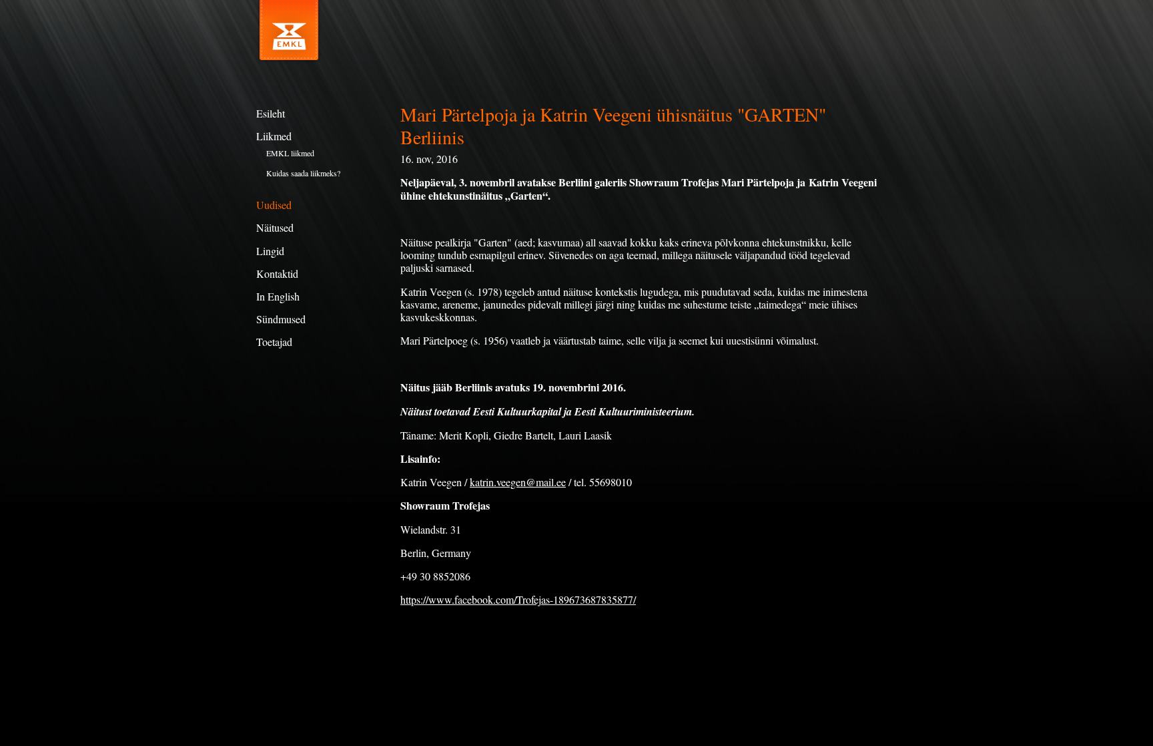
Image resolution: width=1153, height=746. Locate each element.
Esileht (270, 113)
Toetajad (274, 342)
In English (278, 296)
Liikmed (274, 136)
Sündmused (281, 319)
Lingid (270, 251)
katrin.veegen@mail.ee (518, 482)
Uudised (274, 205)
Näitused (275, 227)
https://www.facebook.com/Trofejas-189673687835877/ (518, 599)
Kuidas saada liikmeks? (303, 173)
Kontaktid (277, 273)
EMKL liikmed (290, 153)
